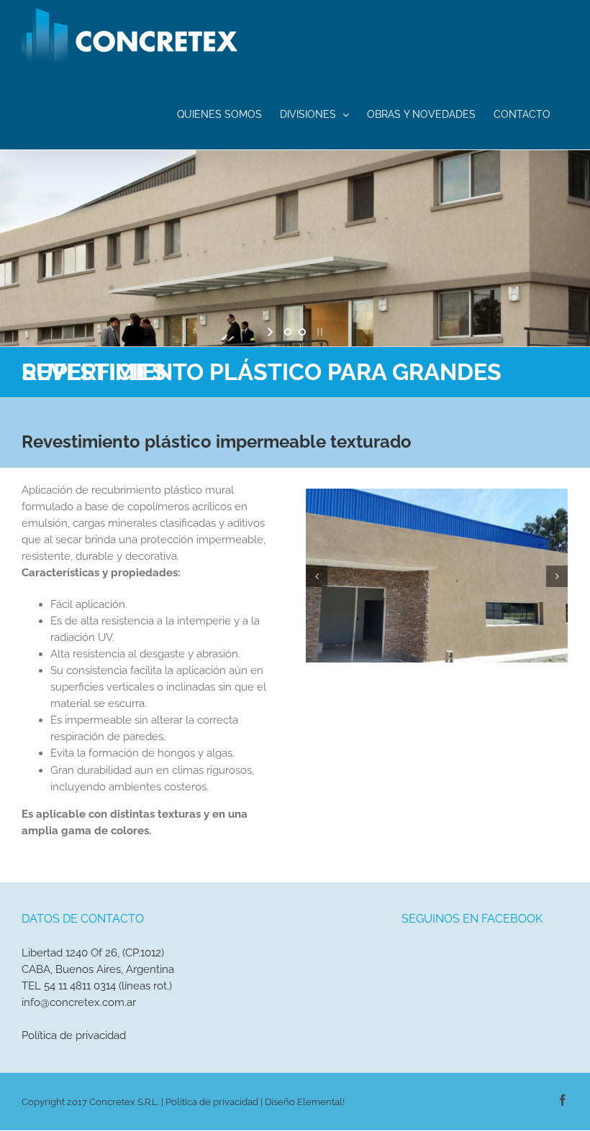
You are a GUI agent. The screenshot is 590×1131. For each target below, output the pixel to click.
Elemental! (321, 1102)
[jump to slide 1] (288, 332)
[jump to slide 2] (302, 332)
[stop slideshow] (318, 332)
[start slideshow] (272, 332)
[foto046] (437, 574)
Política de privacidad (74, 1035)
